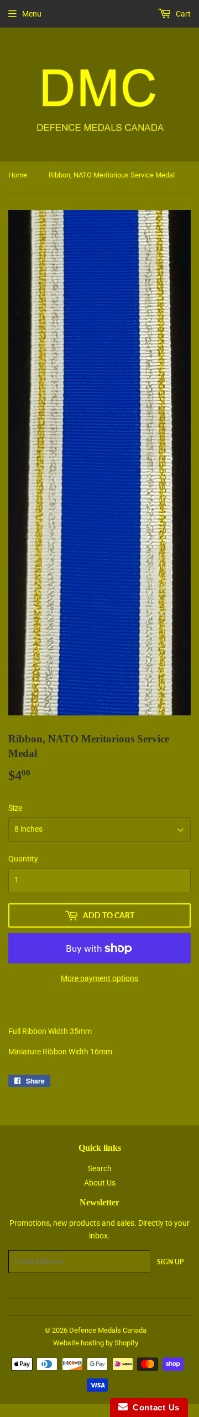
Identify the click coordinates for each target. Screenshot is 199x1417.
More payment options (99, 978)
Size (15, 808)
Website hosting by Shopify (95, 1343)
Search (100, 1168)
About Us (100, 1182)
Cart (182, 13)
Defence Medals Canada (107, 1330)
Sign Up (170, 1262)
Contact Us (154, 1407)
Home (17, 175)
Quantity (23, 858)
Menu (31, 13)
